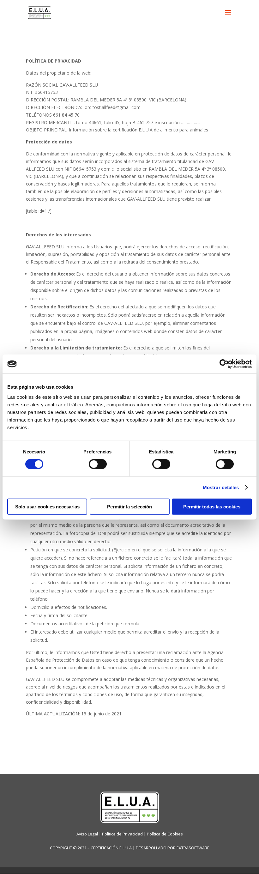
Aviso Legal (87, 834)
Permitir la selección (129, 506)
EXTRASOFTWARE (193, 848)
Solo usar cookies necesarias (47, 506)
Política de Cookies (165, 834)
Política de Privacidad (122, 834)
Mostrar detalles (221, 487)
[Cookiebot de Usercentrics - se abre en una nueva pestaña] (224, 364)
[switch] (98, 464)
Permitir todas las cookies (211, 506)
